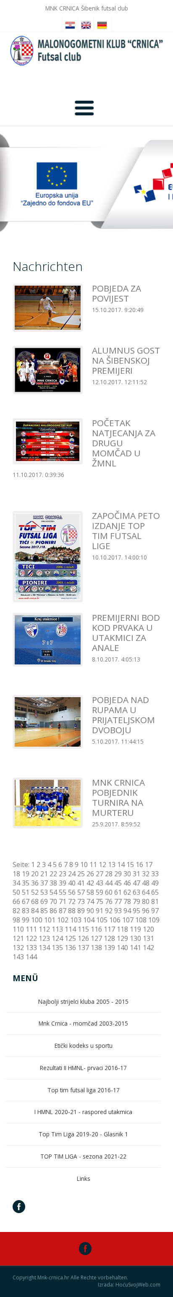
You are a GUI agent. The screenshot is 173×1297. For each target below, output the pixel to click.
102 (62, 920)
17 (148, 864)
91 (99, 910)
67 (25, 901)
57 (81, 892)
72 (72, 901)
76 (109, 901)
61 (118, 892)
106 (115, 920)
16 (139, 864)
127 (96, 938)
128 (109, 938)
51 (25, 892)
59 (99, 892)
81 (155, 901)
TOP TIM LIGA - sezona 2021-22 (83, 1156)
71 (62, 901)
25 (81, 873)
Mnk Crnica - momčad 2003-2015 (83, 1023)
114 (70, 929)
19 (25, 873)
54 (53, 892)
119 (135, 929)
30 (127, 873)
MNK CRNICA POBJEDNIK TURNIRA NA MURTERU (118, 797)
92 (109, 910)
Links (83, 1178)
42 (90, 883)
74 (90, 901)
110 (18, 929)
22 (53, 873)
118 (122, 929)
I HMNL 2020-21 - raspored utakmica (83, 1112)
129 (122, 938)
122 (31, 938)
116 (96, 929)
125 (70, 938)
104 (88, 920)
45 (118, 883)
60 (109, 892)
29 (118, 873)
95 (136, 910)
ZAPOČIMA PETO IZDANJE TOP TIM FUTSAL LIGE (126, 531)
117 (109, 929)
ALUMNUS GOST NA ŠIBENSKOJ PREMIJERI (126, 360)
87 (62, 910)
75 (99, 901)
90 (90, 910)
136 (70, 947)
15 (130, 864)
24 (72, 873)
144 (31, 956)
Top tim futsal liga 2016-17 (83, 1090)
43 (99, 883)
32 (145, 873)
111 (31, 929)
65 (155, 892)
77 (118, 901)
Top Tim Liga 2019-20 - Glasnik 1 (83, 1134)
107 (128, 920)
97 (155, 910)
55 (62, 892)
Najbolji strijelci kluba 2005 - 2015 (83, 1001)
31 (136, 873)
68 (35, 901)
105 (101, 920)
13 (111, 864)
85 (44, 910)
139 (109, 947)
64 (145, 892)
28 (109, 873)
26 (90, 873)
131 (148, 938)
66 (16, 901)
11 (93, 864)
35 (25, 883)
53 (44, 892)
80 (145, 901)
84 (35, 910)
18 (16, 873)
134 (44, 947)
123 (44, 938)
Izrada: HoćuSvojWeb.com (129, 1284)
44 (109, 883)
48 (145, 883)
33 (155, 873)
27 (99, 873)
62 (127, 892)
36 (35, 883)
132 (18, 947)
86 (53, 910)
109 (154, 920)
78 (127, 901)
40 (72, 883)
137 (83, 947)
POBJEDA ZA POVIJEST (116, 293)
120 (148, 929)
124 (57, 938)
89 (81, 910)
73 (81, 901)
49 (155, 883)
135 (57, 947)
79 (136, 901)
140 (122, 947)
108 (141, 920)
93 (118, 910)
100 (36, 920)
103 (75, 920)
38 (53, 883)
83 (25, 910)
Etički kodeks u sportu (84, 1046)
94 (127, 910)
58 (90, 892)
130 (135, 938)
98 (16, 920)
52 (35, 892)
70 (53, 901)
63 (136, 892)
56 (72, 892)
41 (81, 883)
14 (121, 864)
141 (135, 947)
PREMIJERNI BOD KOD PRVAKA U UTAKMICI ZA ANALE (126, 633)
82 (16, 910)
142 (148, 947)
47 (136, 883)
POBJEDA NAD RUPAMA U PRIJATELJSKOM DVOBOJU (123, 715)
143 (18, 956)
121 (18, 938)
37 (44, 883)
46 (127, 883)
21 (44, 873)
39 (62, 883)
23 (62, 873)
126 (83, 938)
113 (57, 929)
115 (83, 929)
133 (31, 947)
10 (84, 864)
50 (16, 892)
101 (49, 920)
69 (44, 901)
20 (35, 873)
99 (25, 920)
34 (16, 883)
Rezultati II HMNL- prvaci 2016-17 (83, 1068)
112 (44, 929)
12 (102, 864)
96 (145, 910)
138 (96, 947)
